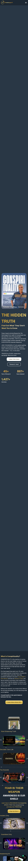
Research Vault (19, 678)
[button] (26, 2)
